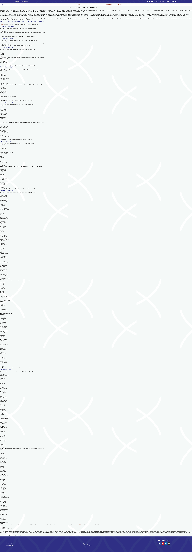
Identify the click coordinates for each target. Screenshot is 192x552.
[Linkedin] (166, 543)
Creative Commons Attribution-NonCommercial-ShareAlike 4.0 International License (27, 548)
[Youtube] (163, 543)
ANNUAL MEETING (89, 4)
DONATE (120, 4)
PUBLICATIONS (109, 4)
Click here (2, 24)
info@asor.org (81, 524)
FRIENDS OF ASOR (115, 4)
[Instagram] (169, 543)
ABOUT (78, 4)
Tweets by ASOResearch (4, 535)
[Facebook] (160, 543)
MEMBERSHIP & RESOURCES (95, 4)
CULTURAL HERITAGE (84, 4)
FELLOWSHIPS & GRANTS (101, 4)
